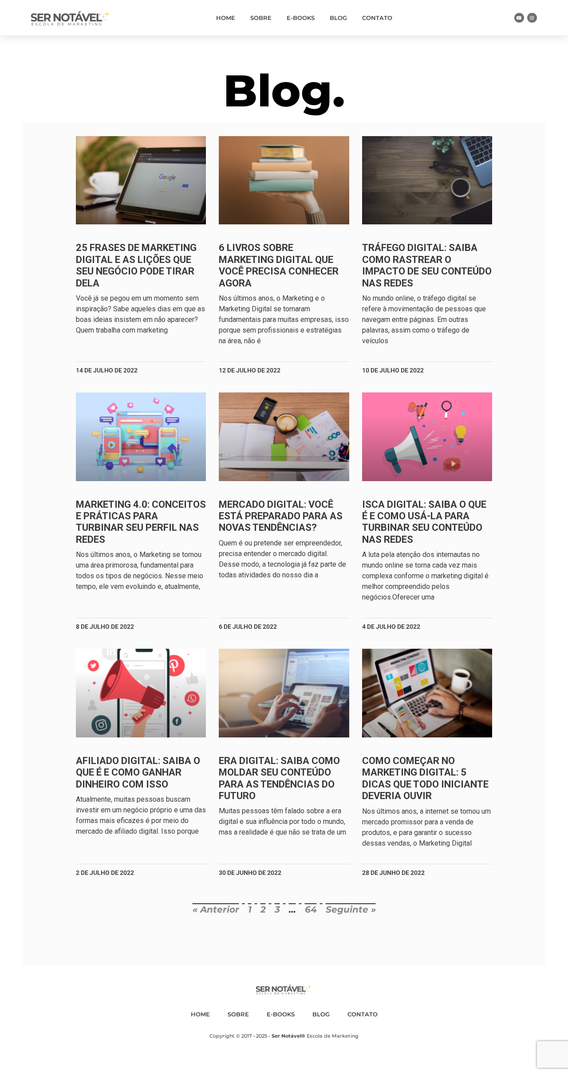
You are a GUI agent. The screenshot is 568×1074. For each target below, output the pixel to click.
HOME (225, 17)
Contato (377, 17)
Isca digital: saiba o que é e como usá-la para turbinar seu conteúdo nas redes (424, 522)
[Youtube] (519, 18)
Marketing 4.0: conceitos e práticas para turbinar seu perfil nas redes (141, 522)
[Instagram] (532, 18)
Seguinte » (351, 909)
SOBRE (261, 17)
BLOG (338, 17)
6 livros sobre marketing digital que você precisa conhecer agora (279, 265)
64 (311, 909)
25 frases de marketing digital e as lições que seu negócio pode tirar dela (136, 265)
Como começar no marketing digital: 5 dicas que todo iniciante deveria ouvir (425, 778)
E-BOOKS (301, 17)
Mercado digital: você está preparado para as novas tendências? (281, 516)
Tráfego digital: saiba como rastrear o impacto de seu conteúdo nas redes (427, 265)
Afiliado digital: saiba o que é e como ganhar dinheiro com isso (138, 772)
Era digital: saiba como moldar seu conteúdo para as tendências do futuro (279, 778)
